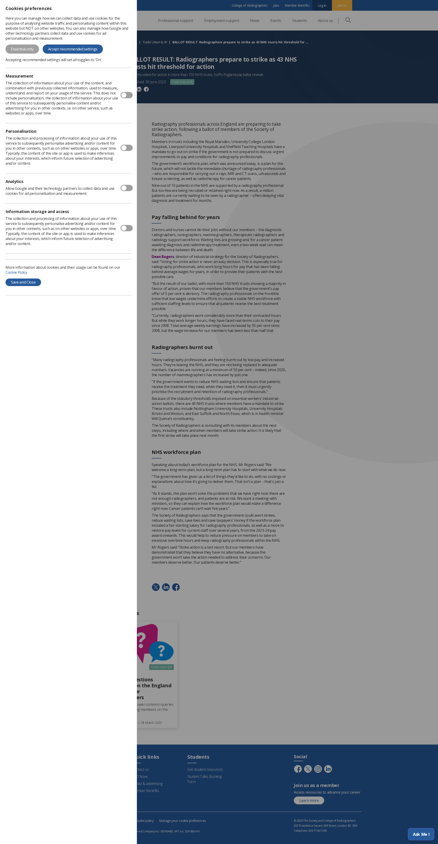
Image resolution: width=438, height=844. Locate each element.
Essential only (22, 49)
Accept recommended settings (72, 49)
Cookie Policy (16, 272)
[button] (421, 834)
